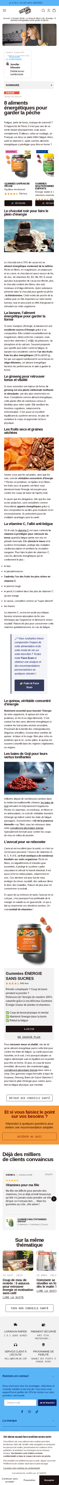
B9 (31, 340)
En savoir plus (29, 1037)
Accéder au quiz (29, 1136)
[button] (43, 10)
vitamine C (23, 530)
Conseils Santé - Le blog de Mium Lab (28, 18)
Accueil (6, 18)
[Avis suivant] (54, 1198)
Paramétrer (29, 1480)
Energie (49, 18)
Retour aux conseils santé (29, 1098)
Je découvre (18, 203)
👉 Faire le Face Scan (29, 685)
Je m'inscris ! (47, 1402)
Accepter (49, 1480)
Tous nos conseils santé (29, 1308)
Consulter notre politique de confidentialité (21, 1468)
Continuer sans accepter (10, 1480)
